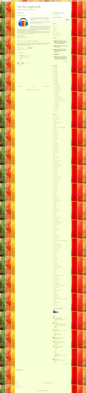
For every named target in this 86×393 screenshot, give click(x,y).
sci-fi (54, 272)
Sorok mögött (55, 278)
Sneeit (68, 61)
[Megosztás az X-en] (30, 48)
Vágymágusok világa (56, 35)
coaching (54, 142)
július (56, 92)
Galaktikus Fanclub (56, 177)
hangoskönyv (22, 49)
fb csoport (54, 175)
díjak (54, 155)
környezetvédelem (56, 223)
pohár (54, 255)
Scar (54, 270)
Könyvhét (54, 220)
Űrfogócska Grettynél (58, 97)
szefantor (54, 280)
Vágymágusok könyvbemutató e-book (59, 298)
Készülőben (55, 30)
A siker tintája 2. (55, 119)
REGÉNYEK (55, 28)
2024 (55, 67)
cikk (53, 140)
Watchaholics (56, 359)
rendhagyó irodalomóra (57, 267)
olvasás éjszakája (56, 243)
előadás (54, 162)
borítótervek (55, 135)
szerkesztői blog (56, 283)
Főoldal (33, 86)
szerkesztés (55, 282)
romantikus (55, 268)
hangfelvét (54, 185)
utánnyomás (55, 293)
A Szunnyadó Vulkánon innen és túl (23, 37)
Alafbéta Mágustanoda (57, 122)
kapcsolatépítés (55, 210)
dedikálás (54, 150)
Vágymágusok (55, 297)
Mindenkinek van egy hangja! (23, 41)
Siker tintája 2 (55, 277)
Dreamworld (56, 329)
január (56, 108)
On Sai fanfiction (56, 248)
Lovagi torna (55, 230)
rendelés (54, 263)
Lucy (54, 232)
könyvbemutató (55, 217)
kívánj (54, 213)
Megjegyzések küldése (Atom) (36, 89)
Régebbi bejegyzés (47, 86)
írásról (54, 197)
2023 (55, 68)
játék (54, 207)
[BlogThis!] (28, 48)
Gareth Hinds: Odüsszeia (58, 334)
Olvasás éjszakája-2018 (57, 245)
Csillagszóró (55, 147)
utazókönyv (55, 295)
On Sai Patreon (55, 14)
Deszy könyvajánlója (58, 317)
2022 (55, 70)
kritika (54, 225)
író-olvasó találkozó (56, 200)
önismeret (54, 250)
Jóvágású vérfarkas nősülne (22, 36)
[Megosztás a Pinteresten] (32, 48)
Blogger (47, 390)
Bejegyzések (19, 385)
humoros (54, 190)
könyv (54, 215)
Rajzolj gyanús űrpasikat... (59, 99)
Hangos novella (57, 96)
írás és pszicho (55, 195)
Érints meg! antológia (56, 165)
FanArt (54, 170)
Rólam (54, 26)
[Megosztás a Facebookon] (31, 48)
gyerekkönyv (55, 182)
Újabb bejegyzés (20, 86)
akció (54, 120)
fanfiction (54, 172)
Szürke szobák (55, 287)
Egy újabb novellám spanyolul (59, 338)
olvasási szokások (56, 247)
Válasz (21, 59)
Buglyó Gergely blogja (58, 337)
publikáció (54, 258)
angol (54, 125)
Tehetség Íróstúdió (56, 290)
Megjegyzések (19, 387)
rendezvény (55, 265)
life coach (54, 228)
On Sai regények (28, 6)
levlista (54, 227)
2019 (55, 74)
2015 (55, 80)
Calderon (54, 137)
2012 (55, 110)
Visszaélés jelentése (48, 382)
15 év (55, 351)
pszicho (54, 257)
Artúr (54, 130)
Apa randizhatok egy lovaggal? (58, 127)
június (56, 93)
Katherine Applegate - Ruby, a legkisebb (60, 330)
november (57, 86)
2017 (55, 77)
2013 (55, 83)
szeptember (57, 89)
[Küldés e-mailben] (27, 48)
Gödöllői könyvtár (56, 180)
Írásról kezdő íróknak (56, 33)
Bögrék (54, 31)
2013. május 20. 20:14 (27, 55)
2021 (55, 71)
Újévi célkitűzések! (57, 347)
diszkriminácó (55, 157)
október (56, 87)
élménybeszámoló (56, 160)
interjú (54, 192)
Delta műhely (55, 152)
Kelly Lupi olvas (57, 333)
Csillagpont (55, 145)
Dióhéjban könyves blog (58, 341)
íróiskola (54, 202)
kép (53, 212)
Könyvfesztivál (55, 218)
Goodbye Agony (57, 354)
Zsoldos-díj (55, 305)
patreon (54, 252)
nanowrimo (55, 238)
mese (54, 233)
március (56, 105)
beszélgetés (55, 132)
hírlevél (54, 188)
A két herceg (55, 115)
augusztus (57, 90)
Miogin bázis (55, 235)
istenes (54, 205)
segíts (54, 273)
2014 (55, 81)
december (57, 84)
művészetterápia (56, 237)
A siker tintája (55, 117)
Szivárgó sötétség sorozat (57, 285)
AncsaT (55, 350)
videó (54, 300)
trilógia (54, 292)
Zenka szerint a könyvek (58, 346)
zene (54, 303)
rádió (54, 260)
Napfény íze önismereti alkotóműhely (59, 240)
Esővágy (54, 167)
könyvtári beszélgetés (56, 222)
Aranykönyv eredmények (59, 100)
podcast (54, 253)
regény (54, 262)
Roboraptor (56, 322)
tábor (54, 288)
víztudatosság (55, 302)
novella (26, 49)
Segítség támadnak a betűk (57, 275)
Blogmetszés (57, 102)
